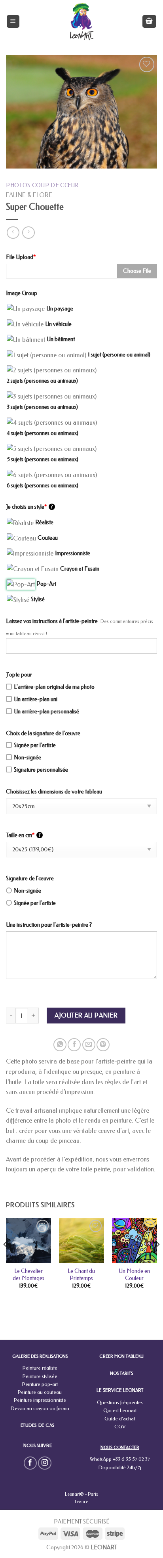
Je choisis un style (29, 507)
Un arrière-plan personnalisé (46, 711)
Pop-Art (46, 584)
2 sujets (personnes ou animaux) (42, 381)
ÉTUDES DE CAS (38, 1425)
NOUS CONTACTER (119, 1447)
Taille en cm (23, 835)
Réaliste (44, 522)
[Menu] (13, 21)
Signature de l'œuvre (30, 878)
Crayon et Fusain (79, 568)
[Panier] (149, 21)
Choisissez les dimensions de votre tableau (54, 791)
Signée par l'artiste (35, 745)
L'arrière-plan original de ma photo (54, 687)
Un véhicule (58, 324)
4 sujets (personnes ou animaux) (42, 433)
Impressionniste (72, 553)
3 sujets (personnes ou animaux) (42, 407)
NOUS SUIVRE (37, 1445)
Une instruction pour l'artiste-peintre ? (49, 925)
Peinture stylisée (40, 1376)
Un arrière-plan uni (35, 699)
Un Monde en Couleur (134, 1275)
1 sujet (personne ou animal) (119, 354)
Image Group (21, 293)
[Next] (157, 1260)
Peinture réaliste (40, 1368)
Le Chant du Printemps (81, 1275)
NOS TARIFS (121, 1373)
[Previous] (5, 1260)
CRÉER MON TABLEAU (121, 1356)
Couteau (48, 538)
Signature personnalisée (41, 770)
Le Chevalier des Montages (28, 1275)
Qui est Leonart (119, 1410)
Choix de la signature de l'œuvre (43, 733)
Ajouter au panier (86, 1015)
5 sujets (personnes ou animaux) (42, 459)
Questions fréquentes (120, 1402)
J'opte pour (19, 674)
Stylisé (38, 599)
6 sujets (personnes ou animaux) (42, 485)
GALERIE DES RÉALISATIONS (40, 1356)
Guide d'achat (119, 1419)
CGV (119, 1427)
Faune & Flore (29, 195)
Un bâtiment (61, 339)
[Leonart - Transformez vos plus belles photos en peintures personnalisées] (82, 21)
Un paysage (59, 308)
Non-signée (27, 757)
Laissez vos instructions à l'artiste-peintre (52, 621)
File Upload (21, 257)
